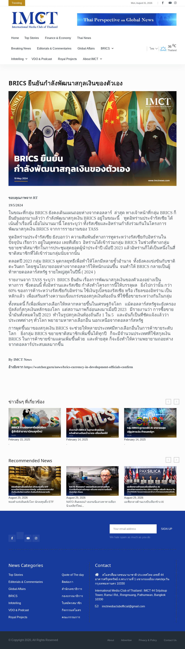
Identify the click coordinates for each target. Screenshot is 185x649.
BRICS (105, 48)
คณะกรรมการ (71, 617)
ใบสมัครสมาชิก (72, 603)
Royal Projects (67, 59)
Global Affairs (86, 48)
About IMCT (90, 59)
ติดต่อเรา (67, 581)
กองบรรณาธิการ (72, 596)
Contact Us (170, 640)
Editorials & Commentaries (54, 48)
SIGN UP (166, 528)
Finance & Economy (58, 37)
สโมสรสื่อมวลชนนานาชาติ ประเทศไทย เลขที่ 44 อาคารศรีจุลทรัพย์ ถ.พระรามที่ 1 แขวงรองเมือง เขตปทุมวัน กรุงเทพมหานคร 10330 (132, 579)
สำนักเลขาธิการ (72, 588)
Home (15, 37)
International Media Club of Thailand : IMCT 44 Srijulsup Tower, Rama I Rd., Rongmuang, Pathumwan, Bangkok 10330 (131, 595)
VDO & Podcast (42, 59)
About (110, 640)
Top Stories (31, 37)
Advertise (126, 640)
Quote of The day (73, 574)
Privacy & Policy (148, 640)
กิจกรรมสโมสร (71, 610)
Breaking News (21, 48)
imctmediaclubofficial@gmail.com (123, 606)
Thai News (84, 37)
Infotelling (17, 59)
